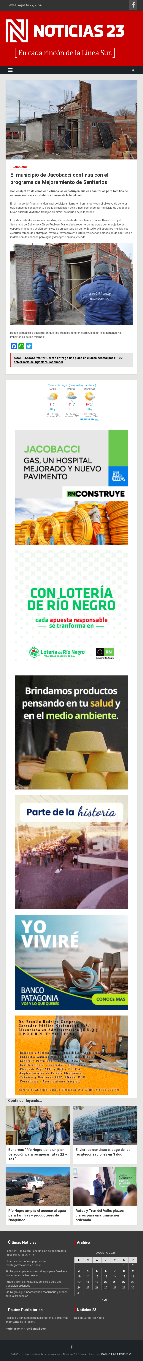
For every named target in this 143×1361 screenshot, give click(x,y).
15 (123, 1276)
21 (115, 1282)
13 (105, 1276)
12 (96, 1276)
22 (123, 1282)
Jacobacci (20, 166)
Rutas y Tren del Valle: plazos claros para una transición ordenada (100, 1215)
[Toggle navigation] (10, 70)
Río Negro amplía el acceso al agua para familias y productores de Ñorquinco (37, 1215)
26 (96, 1287)
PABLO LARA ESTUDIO (116, 1354)
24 (79, 1287)
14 (115, 1276)
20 (105, 1282)
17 (79, 1282)
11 (88, 1276)
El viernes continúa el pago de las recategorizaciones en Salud (103, 1152)
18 (88, 1282)
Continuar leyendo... (25, 1100)
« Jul (104, 1299)
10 (79, 1276)
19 (96, 1282)
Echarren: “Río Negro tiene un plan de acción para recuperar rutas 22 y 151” (37, 1154)
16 (132, 1276)
